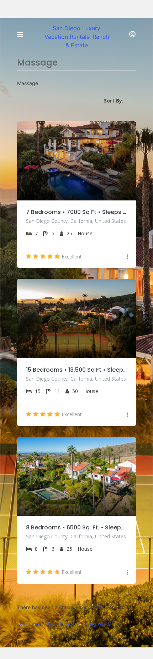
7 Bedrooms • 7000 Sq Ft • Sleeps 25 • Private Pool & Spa (76, 212)
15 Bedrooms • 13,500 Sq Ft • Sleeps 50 (76, 370)
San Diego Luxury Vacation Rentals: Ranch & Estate (76, 37)
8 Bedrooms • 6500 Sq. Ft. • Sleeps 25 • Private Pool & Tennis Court (76, 527)
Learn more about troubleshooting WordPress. (70, 624)
